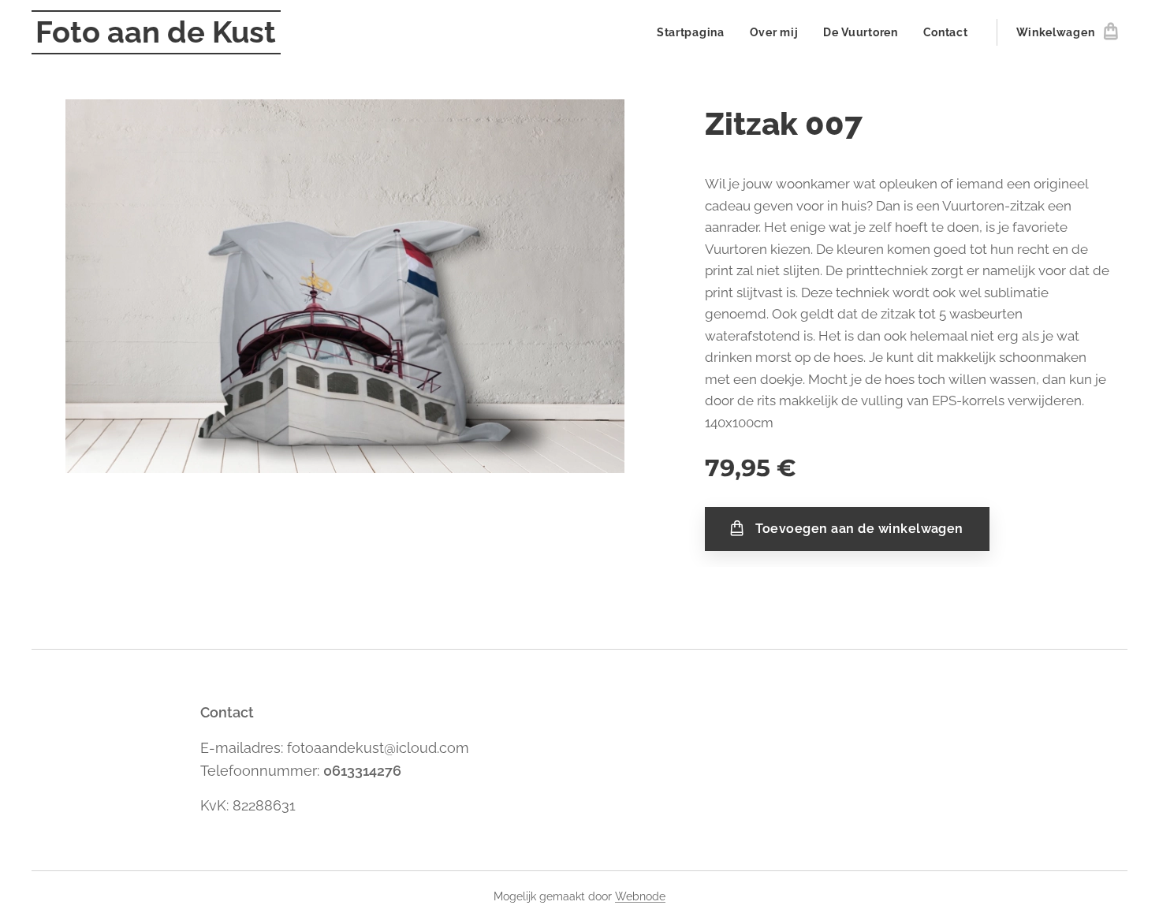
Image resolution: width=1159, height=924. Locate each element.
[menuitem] (695, 32)
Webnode (640, 896)
